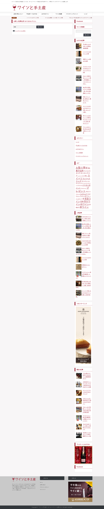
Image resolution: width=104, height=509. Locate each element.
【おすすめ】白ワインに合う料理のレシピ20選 (86, 242)
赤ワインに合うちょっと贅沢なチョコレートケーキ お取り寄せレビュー (87, 119)
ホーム (41, 482)
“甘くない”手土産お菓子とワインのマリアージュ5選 (67, 17)
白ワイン (84, 204)
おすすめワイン (45, 14)
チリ (89, 181)
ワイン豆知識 (59, 14)
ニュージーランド (87, 183)
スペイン (85, 181)
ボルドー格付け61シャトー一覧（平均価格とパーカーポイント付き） (87, 79)
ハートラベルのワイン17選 (20, 17)
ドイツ (81, 183)
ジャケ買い (84, 175)
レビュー (84, 194)
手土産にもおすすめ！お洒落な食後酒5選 (87, 46)
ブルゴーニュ (83, 188)
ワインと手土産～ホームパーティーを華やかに (50, 507)
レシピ (85, 14)
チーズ (78, 183)
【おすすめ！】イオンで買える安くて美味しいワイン (86, 218)
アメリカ (86, 171)
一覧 (82, 199)
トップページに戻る (20, 30)
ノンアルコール (79, 185)
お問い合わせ (42, 484)
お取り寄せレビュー (18, 14)
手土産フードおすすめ (32, 14)
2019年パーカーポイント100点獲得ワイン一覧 (87, 434)
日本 (82, 201)
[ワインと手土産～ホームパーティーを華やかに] (32, 10)
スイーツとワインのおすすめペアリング (87, 392)
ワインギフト (84, 196)
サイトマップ (42, 489)
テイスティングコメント (72, 14)
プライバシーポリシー (44, 487)
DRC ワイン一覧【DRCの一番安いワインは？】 (86, 235)
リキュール (78, 194)
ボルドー (88, 191)
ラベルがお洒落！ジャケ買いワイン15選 (41, 17)
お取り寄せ (82, 167)
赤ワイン (84, 207)
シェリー (79, 175)
